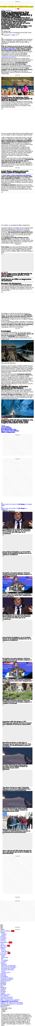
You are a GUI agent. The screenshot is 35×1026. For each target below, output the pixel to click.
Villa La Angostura (9, 49)
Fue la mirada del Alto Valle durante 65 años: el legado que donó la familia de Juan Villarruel (17, 852)
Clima (3, 956)
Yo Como (4, 961)
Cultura (2, 948)
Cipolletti (3, 989)
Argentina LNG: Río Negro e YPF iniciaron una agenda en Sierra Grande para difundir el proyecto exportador (17, 723)
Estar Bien (5, 953)
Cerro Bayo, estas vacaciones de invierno (17, 175)
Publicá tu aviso (5, 994)
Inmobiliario (4, 976)
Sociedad (3, 954)
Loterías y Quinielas (6, 997)
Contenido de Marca (6, 979)
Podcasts (3, 975)
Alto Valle (3, 985)
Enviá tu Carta (5, 972)
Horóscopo (4, 957)
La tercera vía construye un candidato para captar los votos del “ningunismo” (17, 594)
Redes (2, 944)
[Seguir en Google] (2, 45)
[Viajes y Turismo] (2, 10)
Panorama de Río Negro (8, 967)
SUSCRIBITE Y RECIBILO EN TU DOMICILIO (16, 6)
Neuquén (3, 983)
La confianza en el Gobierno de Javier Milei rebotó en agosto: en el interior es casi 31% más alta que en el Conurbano (17, 531)
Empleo (2, 993)
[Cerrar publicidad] (1, 925)
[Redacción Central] (2, 30)
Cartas (3, 971)
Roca (1, 986)
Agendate (5, 946)
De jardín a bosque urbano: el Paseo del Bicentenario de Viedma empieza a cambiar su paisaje (17, 574)
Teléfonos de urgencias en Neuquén (11, 1004)
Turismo (2, 939)
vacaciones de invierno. (8, 57)
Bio (2, 959)
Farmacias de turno (6, 998)
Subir (3, 1011)
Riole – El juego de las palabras (10, 1000)
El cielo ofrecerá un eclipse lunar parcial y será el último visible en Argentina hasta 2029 (15, 766)
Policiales (3, 974)
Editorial (4, 964)
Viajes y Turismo (6, 11)
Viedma (2, 990)
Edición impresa (5, 980)
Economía (3, 938)
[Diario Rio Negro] (2, 1013)
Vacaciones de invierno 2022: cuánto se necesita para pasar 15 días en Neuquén (16, 98)
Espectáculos (5, 951)
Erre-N (3, 950)
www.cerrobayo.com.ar (18, 229)
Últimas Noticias (7, 931)
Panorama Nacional (7, 969)
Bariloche (3, 987)
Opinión (2, 963)
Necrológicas (4, 995)
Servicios (3, 941)
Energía (2, 936)
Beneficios (3, 1006)
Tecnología (4, 960)
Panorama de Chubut (7, 968)
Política (2, 932)
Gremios (3, 934)
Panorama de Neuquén (8, 965)
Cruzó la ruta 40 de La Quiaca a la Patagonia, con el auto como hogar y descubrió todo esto (17, 421)
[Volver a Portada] (17, 8)
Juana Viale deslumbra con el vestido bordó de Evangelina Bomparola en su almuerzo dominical (17, 553)
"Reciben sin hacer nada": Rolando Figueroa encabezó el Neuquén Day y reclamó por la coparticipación (16, 789)
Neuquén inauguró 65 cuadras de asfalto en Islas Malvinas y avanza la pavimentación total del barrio (16, 831)
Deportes (3, 947)
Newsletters (6, 942)
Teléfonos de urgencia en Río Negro (11, 1002)
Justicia (3, 935)
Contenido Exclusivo (6, 978)
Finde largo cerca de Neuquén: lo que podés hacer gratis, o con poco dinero (16, 275)
